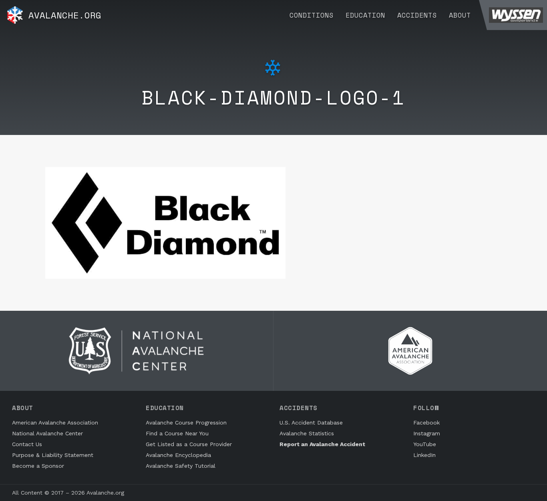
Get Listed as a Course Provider (189, 444)
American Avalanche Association (55, 422)
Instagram (426, 433)
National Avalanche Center (47, 433)
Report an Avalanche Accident (322, 444)
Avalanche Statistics (307, 433)
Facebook (426, 422)
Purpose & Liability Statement (52, 455)
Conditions (312, 15)
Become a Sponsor (38, 466)
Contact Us (27, 444)
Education (365, 15)
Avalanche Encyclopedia (178, 455)
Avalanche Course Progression (186, 422)
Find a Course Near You (177, 433)
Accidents (417, 15)
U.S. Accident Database (311, 422)
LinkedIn (424, 455)
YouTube (424, 444)
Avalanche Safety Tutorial (180, 466)
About (460, 15)
